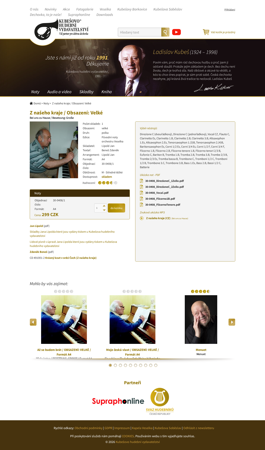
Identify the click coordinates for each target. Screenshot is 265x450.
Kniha (106, 91)
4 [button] (125, 365)
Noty (35, 91)
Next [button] (231, 322)
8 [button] (146, 365)
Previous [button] (33, 322)
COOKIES (128, 436)
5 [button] (130, 365)
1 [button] (110, 365)
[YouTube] (176, 32)
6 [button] (135, 365)
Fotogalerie (84, 9)
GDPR (108, 428)
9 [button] (151, 365)
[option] (64, 322)
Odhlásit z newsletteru (198, 428)
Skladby (86, 91)
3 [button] (120, 365)
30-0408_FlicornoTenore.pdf (162, 204)
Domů (37, 103)
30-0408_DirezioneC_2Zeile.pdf (164, 187)
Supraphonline (79, 15)
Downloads (104, 15)
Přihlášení (229, 9)
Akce (66, 9)
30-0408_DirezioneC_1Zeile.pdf (164, 181)
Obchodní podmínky (88, 428)
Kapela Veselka (142, 428)
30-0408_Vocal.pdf (156, 192)
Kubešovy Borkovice (132, 9)
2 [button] (115, 365)
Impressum (122, 428)
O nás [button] (34, 9)
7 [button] (141, 365)
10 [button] (156, 365)
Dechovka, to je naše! (46, 15)
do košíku (116, 208)
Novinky (51, 9)
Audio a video (59, 91)
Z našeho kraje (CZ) (167, 218)
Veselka (105, 9)
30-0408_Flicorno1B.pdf (160, 198)
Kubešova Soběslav (167, 9)
